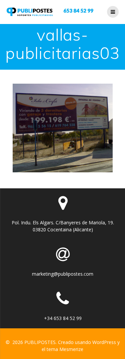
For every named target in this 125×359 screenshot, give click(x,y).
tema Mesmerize (65, 349)
